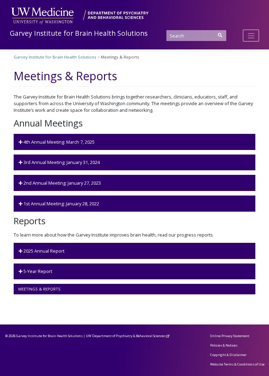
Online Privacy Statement (229, 336)
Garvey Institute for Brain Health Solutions (78, 33)
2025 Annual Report (43, 251)
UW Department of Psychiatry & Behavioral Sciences (126, 336)
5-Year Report (37, 271)
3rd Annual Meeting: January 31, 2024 (61, 162)
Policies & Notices (223, 345)
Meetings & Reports (39, 289)
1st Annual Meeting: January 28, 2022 (60, 203)
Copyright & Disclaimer (228, 355)
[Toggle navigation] (251, 35)
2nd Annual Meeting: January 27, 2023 (61, 183)
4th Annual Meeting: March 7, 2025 (58, 142)
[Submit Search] (220, 35)
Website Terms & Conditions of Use (237, 364)
